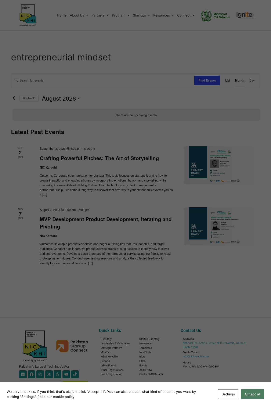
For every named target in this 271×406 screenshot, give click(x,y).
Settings (228, 394)
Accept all (253, 394)
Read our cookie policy (56, 397)
